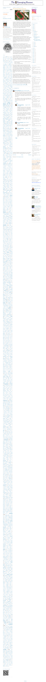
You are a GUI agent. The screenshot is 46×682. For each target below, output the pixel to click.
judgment (7, 328)
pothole (4, 456)
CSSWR (4, 178)
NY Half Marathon (8, 415)
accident (10, 63)
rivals (8, 502)
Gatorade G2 (4, 262)
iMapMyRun (4, 313)
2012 (8, 57)
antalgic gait (7, 80)
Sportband (4, 567)
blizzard (8, 109)
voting (3, 645)
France (10, 249)
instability (8, 318)
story (11, 576)
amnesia (11, 76)
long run (11, 351)
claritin (6, 149)
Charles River (5, 143)
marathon (11, 356)
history (7, 300)
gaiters (3, 257)
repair (4, 493)
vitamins (5, 643)
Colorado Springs (9, 156)
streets (3, 579)
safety (4, 529)
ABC (9, 61)
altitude (4, 76)
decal (10, 182)
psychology (5, 468)
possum (11, 453)
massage (9, 361)
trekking (8, 626)
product (10, 463)
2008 (33, 62)
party (3, 434)
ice (3, 311)
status (11, 572)
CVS (9, 179)
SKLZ (3, 550)
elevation (9, 211)
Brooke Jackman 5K (8, 119)
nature (9, 395)
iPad (4, 323)
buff (3, 127)
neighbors (11, 400)
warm (7, 646)
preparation (4, 460)
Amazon (9, 76)
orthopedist (4, 426)
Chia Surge (11, 143)
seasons (5, 536)
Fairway (9, 228)
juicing (11, 328)
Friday (4, 252)
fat (9, 232)
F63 (11, 226)
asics (7, 84)
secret (7, 536)
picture (7, 445)
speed (11, 562)
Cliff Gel (11, 149)
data (8, 181)
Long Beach (8, 350)
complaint (10, 161)
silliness (7, 547)
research (7, 494)
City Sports (9, 148)
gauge (8, 262)
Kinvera (8, 334)
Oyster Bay (4, 429)
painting (9, 431)
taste (3, 598)
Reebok (11, 487)
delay (11, 183)
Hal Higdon (4, 282)
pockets (5, 450)
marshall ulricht (4, 359)
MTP (8, 387)
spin (8, 564)
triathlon (11, 626)
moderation (5, 381)
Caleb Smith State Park (9, 131)
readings (11, 482)
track (5, 615)
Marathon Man (7, 357)
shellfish (11, 541)
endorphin (4, 216)
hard (3, 287)
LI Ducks (6, 344)
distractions (6, 196)
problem (10, 462)
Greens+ (6, 277)
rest (11, 497)
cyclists (5, 180)
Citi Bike (8, 147)
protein (6, 467)
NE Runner (10, 398)
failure (4, 228)
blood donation (10, 110)
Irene (11, 323)
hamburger (9, 283)
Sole (11, 560)
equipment (10, 220)
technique (9, 599)
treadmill (10, 624)
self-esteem (8, 538)
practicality (4, 458)
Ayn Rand (7, 91)
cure (10, 178)
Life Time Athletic (6, 346)
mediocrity (7, 366)
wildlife (10, 654)
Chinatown (7, 144)
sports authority (10, 567)
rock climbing (7, 503)
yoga (7, 664)
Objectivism (4, 419)
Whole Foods (10, 653)
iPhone (6, 323)
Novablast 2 (4, 414)
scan (7, 532)
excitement (10, 222)
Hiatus (3, 296)
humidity (9, 307)
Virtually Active (5, 641)
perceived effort (6, 438)
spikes (6, 564)
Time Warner (7, 611)
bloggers (7, 110)
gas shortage (10, 261)
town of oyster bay (8, 614)
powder (4, 457)
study (10, 582)
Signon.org (4, 547)
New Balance (8, 401)
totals (10, 613)
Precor (10, 458)
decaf (8, 182)
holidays (9, 302)
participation (8, 433)
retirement (4, 500)
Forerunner (4, 249)
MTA (6, 387)
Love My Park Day (7, 353)
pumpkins (11, 469)
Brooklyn (4, 120)
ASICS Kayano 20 (10, 85)
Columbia (4, 157)
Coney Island (8, 164)
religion (10, 491)
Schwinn (11, 534)
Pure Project (10, 471)
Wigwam (7, 654)
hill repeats (9, 298)
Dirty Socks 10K (6, 191)
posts (8, 455)
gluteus (10, 267)
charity (10, 142)
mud (11, 387)
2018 (33, 48)
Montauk (4, 382)
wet (4, 653)
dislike (8, 194)
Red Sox (5, 487)
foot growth (4, 247)
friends (8, 252)
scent (6, 533)
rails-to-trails (10, 479)
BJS (9, 107)
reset (6, 495)
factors (11, 227)
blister (4, 109)
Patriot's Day (8, 435)
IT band (8, 324)
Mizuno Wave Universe (9, 380)
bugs (5, 127)
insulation (11, 318)
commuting (4, 159)
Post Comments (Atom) (20, 156)
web (6, 650)
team (5, 598)
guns (11, 280)
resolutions (4, 497)
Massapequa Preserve (8, 362)
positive (8, 453)
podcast (8, 450)
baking (8, 93)
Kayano (8, 331)
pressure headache (5, 461)
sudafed (7, 584)
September (35, 34)
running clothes (7, 514)
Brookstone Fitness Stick (6, 126)
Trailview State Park (7, 621)
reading (9, 482)
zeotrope (7, 665)
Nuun (4, 415)
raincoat (8, 480)
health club (9, 290)
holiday (4, 302)
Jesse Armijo (6, 326)
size (7, 549)
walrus (5, 646)
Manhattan (5, 355)
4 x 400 (7, 59)
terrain (6, 603)
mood (10, 382)
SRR (6, 569)
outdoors (8, 427)
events (6, 222)
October (9, 420)
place (7, 446)
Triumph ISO (10, 627)
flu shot (8, 244)
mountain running (8, 385)
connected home (9, 165)
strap (4, 577)
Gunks (9, 280)
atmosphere (4, 89)
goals (11, 269)
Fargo (8, 230)
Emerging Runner (6, 214)
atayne (11, 87)
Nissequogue (7, 410)
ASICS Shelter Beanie (6, 86)
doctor (4, 198)
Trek (5, 626)
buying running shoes (5, 129)
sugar (10, 584)
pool (5, 452)
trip (4, 627)
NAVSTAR (9, 396)
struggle (4, 582)
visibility (9, 641)
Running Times (6, 525)
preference (8, 459)
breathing (8, 117)
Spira (3, 565)
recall (10, 483)
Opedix (9, 423)
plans (10, 447)
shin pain (5, 542)
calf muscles (9, 132)
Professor (7, 464)
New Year (7, 406)
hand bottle (4, 285)
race (6, 474)
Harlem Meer (6, 287)
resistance (10, 495)
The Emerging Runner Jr (9, 606)
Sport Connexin (9, 566)
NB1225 (5, 398)
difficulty (4, 189)
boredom (4, 114)
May (34, 44)
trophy (5, 628)
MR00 (4, 386)
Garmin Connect (8, 260)
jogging (11, 327)
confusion (11, 164)
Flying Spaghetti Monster (6, 245)
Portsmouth (5, 453)
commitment (4, 158)
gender (10, 263)
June (34, 43)
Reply (16, 101)
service (6, 540)
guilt (6, 280)
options (10, 424)
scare (11, 532)
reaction (9, 481)
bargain (8, 96)
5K (6, 60)
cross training (5, 177)
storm (9, 576)
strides (10, 581)
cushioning (4, 179)
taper (10, 595)
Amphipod (5, 77)
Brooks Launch (7, 124)
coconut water (10, 152)
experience (4, 225)
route (7, 505)
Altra (6, 76)
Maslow (11, 359)
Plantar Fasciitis (9, 448)
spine (11, 564)
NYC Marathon (7, 417)
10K (6, 56)
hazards (7, 288)
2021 (3, 58)
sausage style (4, 532)
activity (11, 65)
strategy (11, 577)
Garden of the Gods (8, 257)
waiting (6, 645)
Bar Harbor (10, 94)
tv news (10, 630)
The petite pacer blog (9, 607)
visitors (4, 642)
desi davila (11, 185)
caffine (11, 130)
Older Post (29, 154)
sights (7, 546)
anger (7, 78)
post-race (10, 454)
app (10, 81)
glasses (7, 266)
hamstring (10, 284)
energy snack (4, 218)
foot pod (11, 247)
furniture (4, 256)
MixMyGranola (4, 379)
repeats (7, 493)
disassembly (10, 192)
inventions (5, 322)
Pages (3, 431)
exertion (7, 223)
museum (4, 389)
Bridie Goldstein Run (5, 118)
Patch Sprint (7, 434)
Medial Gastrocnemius (5, 365)
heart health (6, 291)
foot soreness (6, 248)
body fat (11, 112)
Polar (3, 451)
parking (5, 433)
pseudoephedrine (10, 467)
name (6, 393)
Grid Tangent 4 (10, 277)
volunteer (7, 644)
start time (9, 571)
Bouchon (11, 115)
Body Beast (8, 112)
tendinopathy (7, 602)
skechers (10, 549)
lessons (4, 343)
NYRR (10, 418)
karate (6, 330)
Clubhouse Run (8, 151)
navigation (5, 396)
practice (7, 458)
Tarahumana (4, 596)
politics (11, 451)
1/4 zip (4, 56)
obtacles (11, 419)
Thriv (11, 609)
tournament (4, 614)
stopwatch (4, 576)
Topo (8, 613)
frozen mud (10, 253)
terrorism (9, 603)
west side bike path (10, 652)
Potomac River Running (9, 456)
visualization (7, 642)
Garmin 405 (8, 259)
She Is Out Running (18, 90)
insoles (6, 317)
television (4, 601)
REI (8, 489)
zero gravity (10, 665)
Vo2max (10, 643)
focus (10, 245)
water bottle (6, 647)
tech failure (8, 598)
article (6, 83)
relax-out (4, 490)
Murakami (8, 388)
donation (6, 199)
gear (10, 262)
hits (10, 300)
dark (6, 181)
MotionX (11, 383)
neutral (4, 401)
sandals (10, 529)
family (8, 229)
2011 (6, 57)
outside (11, 427)
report (3, 494)
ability (11, 61)
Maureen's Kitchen (8, 363)
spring (11, 568)
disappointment (5, 192)
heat (10, 292)
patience (4, 435)
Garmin (4, 258)
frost (7, 253)
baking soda (11, 93)
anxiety (8, 81)
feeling (7, 234)
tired (6, 612)
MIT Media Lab (8, 378)
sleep (6, 550)
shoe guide (10, 543)
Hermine (10, 294)
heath (3, 293)
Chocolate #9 (5, 145)
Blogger (4, 110)
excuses (4, 223)
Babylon (11, 91)
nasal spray (10, 393)
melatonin (10, 367)
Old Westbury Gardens (6, 422)
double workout (10, 199)
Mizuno (8, 379)
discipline (4, 193)
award (4, 91)
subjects (4, 583)
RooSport (8, 504)
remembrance (4, 492)
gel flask (5, 263)
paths (10, 434)
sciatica (4, 535)
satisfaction (4, 531)
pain (6, 431)
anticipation (10, 80)
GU (3, 280)
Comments (34, 19)
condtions (4, 164)
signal (10, 546)
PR (10, 457)
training (5, 622)
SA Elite (8, 528)
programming (5, 465)
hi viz (11, 295)
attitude (8, 89)
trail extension (5, 617)
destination (8, 186)
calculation (4, 131)
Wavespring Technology (6, 648)
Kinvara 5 (4, 334)
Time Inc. (9, 610)
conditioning (5, 163)
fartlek (11, 230)
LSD (11, 353)
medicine (4, 366)
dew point (4, 187)
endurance (7, 216)
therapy (11, 608)
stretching (6, 580)
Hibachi (7, 296)
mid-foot (9, 371)
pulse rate (9, 468)
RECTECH (5, 486)
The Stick (4, 608)
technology (4, 600)
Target (11, 596)
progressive (4, 466)
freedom (6, 250)
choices (10, 145)
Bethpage (9, 102)
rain (4, 480)
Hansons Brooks (6, 286)
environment (8, 219)
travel (5, 624)
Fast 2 (6, 231)
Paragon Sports (10, 432)
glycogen (4, 268)
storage (7, 576)
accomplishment (5, 64)
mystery (4, 393)
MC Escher (6, 364)
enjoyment (8, 218)
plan (9, 446)
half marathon (9, 282)
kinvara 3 (9, 333)
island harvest (4, 324)
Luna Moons (4, 354)
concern (10, 162)
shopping (4, 545)
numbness (8, 414)
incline (7, 315)
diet (10, 188)
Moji (8, 381)
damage (11, 180)
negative (10, 399)
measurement (10, 364)
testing (5, 604)
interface (7, 320)
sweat (4, 593)
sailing (7, 529)
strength (6, 579)
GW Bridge (4, 281)
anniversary (7, 79)
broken (4, 119)
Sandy (4, 530)
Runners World (5, 512)
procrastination (5, 463)
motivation (6, 384)
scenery (4, 533)
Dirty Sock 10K (9, 190)
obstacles (8, 419)
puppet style (10, 470)
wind (11, 655)
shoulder (7, 545)
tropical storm (8, 628)
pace (3, 430)
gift (3, 265)
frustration (7, 254)
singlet (8, 548)
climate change (4, 150)
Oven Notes (4, 428)
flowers (4, 244)
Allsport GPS (7, 74)
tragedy (10, 616)
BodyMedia (5, 113)
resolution (10, 496)
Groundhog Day (8, 278)
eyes (9, 226)
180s (11, 56)
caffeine (8, 130)
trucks (11, 628)
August (35, 35)
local (4, 349)
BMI (10, 111)
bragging (9, 116)
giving (4, 266)
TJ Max (10, 612)
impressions (4, 314)
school (8, 534)
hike (6, 297)
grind (4, 278)
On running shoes (5, 423)
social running (6, 559)
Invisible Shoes (9, 322)
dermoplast (8, 185)
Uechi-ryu (7, 631)
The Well (7, 608)
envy (11, 219)
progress (9, 465)
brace (6, 116)
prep (10, 459)
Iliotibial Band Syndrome (9, 311)
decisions (7, 183)
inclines (11, 315)
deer (9, 183)
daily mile (8, 180)
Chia (8, 143)
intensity (10, 319)
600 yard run (10, 60)
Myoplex (10, 392)
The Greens (5, 607)
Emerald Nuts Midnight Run (6, 213)
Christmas (4, 146)
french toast (7, 251)
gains (8, 256)
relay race (10, 490)
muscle (11, 388)
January (35, 46)
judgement (4, 328)
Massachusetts (5, 360)
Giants (11, 264)
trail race (4, 618)
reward (7, 501)
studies (7, 582)
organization (4, 425)
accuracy (9, 64)
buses (11, 127)
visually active (10, 642)
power (7, 457)
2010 (3, 57)
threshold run (7, 609)
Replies (17, 103)
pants (5, 432)
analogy (11, 77)
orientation (9, 425)
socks (3, 560)
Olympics (11, 422)
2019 (33, 30)
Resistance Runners (5, 496)
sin (6, 548)
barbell (3, 95)
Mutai (10, 389)
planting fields (7, 449)
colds (3, 155)
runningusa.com (9, 526)
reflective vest (5, 488)
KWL (4, 337)
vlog (7, 643)
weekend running (10, 650)
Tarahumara (8, 596)
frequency (11, 251)
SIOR (4, 549)
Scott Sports (7, 535)
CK (3, 149)
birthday (5, 107)
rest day (6, 498)
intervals (8, 321)
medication (10, 365)
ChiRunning (11, 144)
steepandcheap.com (5, 573)
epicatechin (4, 220)
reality (4, 483)
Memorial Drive (5, 368)
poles (5, 451)
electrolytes (4, 211)
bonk (8, 113)
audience (6, 90)
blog (10, 109)
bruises (11, 126)
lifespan (11, 346)
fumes (5, 255)
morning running (5, 383)
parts (11, 433)
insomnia (10, 317)
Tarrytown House (6, 597)
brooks (8, 121)
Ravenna (6, 481)
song (4, 561)
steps (9, 573)
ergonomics (4, 221)
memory (9, 368)
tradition (4, 616)
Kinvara (4, 333)
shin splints (8, 542)
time (5, 610)
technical (6, 599)
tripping (7, 627)
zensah (4, 665)
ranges (11, 480)
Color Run (10, 155)
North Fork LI (5, 413)
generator (4, 264)
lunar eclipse (8, 354)
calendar (5, 132)
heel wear (9, 293)
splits (11, 565)
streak (5, 578)
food (10, 246)
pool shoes (8, 452)
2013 (10, 57)
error (7, 221)
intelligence (7, 319)
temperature (9, 601)
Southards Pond (7, 562)
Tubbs (4, 629)
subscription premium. (8, 583)
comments (10, 157)
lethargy (7, 343)
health (5, 290)
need (7, 399)
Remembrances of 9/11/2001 (7, 18)
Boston (11, 114)
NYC (11, 416)
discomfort (7, 193)
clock (10, 150)
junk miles (4, 329)
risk (6, 502)
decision (4, 183)
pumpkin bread (7, 469)
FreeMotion (9, 250)
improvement (9, 314)
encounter (10, 215)
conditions (9, 163)
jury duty (7, 329)
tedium (10, 600)
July (34, 42)
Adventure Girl (9, 69)
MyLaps (7, 392)
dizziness (4, 197)
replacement (10, 493)
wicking (4, 654)
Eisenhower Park (5, 210)
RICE (9, 501)
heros (8, 295)
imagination (10, 312)
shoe (7, 543)
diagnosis (8, 187)
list (9, 348)
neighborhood (5, 400)
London (10, 349)
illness (4, 312)
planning (7, 447)
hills (6, 299)
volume (4, 644)
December (35, 31)
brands (11, 116)
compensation (7, 160)
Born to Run (8, 114)
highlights (4, 297)
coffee (4, 153)
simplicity (10, 547)
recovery (4, 485)
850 (3, 61)
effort (7, 209)
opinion (7, 424)
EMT (6, 215)
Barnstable (7, 97)
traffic (6, 616)
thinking (4, 609)
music (7, 389)
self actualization (8, 537)
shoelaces (9, 544)
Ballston (7, 94)
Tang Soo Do (6, 595)
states (6, 572)
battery (7, 99)
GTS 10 (11, 279)
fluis (11, 244)
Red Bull (8, 486)
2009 (33, 60)
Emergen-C (11, 213)
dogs (3, 199)
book (10, 113)
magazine (11, 354)
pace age (8, 430)
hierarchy (10, 296)
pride (3, 462)
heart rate (11, 291)
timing (4, 612)
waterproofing (10, 647)
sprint (4, 569)
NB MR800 (7, 397)
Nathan (11, 394)
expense (10, 224)
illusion (7, 312)
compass (4, 160)
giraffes (11, 265)
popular (11, 452)
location (7, 349)
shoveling (10, 545)
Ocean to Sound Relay (5, 420)
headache (6, 289)
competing (11, 160)
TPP (11, 614)
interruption (4, 321)
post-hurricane (6, 454)
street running (9, 578)
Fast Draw (9, 231)
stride (8, 580)
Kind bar (10, 332)
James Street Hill (6, 325)
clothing (4, 151)
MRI (7, 386)
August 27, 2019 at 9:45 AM (25, 90)
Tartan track (10, 597)
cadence (4, 130)
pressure (10, 460)
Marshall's (8, 359)
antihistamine (4, 81)
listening (11, 348)
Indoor (4, 316)
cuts (7, 179)
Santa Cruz (10, 530)
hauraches (4, 288)
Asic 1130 (9, 83)
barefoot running (7, 95)
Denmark (8, 184)
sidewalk (4, 546)
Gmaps (7, 268)
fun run (10, 255)
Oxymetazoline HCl (9, 428)
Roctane (4, 504)
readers (11, 481)
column (7, 157)
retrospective (10, 500)
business (4, 128)
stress (9, 579)
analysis (5, 78)
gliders (10, 266)
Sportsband (8, 568)
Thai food (10, 604)
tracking (9, 615)
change (4, 142)
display (4, 195)
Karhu (8, 330)
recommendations (5, 484)
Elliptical (4, 212)
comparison (9, 159)
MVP (9, 391)
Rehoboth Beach (5, 489)
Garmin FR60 (5, 261)
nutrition (11, 414)
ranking (4, 481)
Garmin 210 (9, 258)
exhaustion (10, 223)
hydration (7, 310)
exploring (10, 225)
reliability (4, 491)
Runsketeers (4, 527)
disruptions (7, 195)
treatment (7, 625)
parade (7, 432)
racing (10, 478)
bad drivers (4, 93)
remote (8, 492)
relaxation (7, 490)
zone (6, 666)
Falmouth (5, 229)
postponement (4, 455)
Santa (6, 530)
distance (11, 195)
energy (11, 216)
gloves (7, 267)
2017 (33, 49)
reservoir (4, 495)
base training (5, 98)
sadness (11, 528)
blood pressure (6, 111)
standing (10, 570)
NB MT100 (11, 397)
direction (11, 189)
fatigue (6, 233)
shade (8, 540)
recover (11, 484)
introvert (11, 321)
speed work (6, 563)
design (5, 186)
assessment (8, 87)
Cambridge (7, 133)
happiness (10, 286)
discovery (11, 193)
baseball (10, 98)
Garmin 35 (4, 259)
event (3, 222)
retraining (7, 500)
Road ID (4, 503)
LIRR (3, 348)
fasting (7, 232)
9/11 (7, 61)
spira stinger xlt (8, 565)
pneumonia (11, 449)
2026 (33, 24)
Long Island (8, 351)
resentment (10, 494)
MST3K (4, 387)
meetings (7, 367)
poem (11, 450)
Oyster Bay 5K (9, 429)
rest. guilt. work (10, 498)
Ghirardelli (8, 264)
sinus (11, 548)
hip (9, 299)
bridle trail (10, 118)
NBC (7, 398)
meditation (10, 366)
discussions (5, 194)
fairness (7, 228)
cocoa (7, 152)
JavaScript (10, 325)
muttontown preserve (5, 391)
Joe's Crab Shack (7, 327)
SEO (3, 540)
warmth (10, 646)
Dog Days (10, 198)
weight (4, 651)
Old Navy (11, 421)
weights (6, 652)
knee (10, 334)
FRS (4, 254)
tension (4, 603)
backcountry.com (10, 92)
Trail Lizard (9, 617)
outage (11, 426)
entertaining (11, 218)
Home (22, 154)
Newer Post (14, 154)
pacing (11, 430)
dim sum (8, 189)
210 (5, 58)
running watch (10, 525)
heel (5, 293)
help (7, 294)
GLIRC (4, 267)
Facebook (7, 227)
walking (11, 645)
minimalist (4, 377)
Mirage (8, 377)
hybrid (4, 310)
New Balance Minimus (6, 403)
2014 (33, 53)
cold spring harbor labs (8, 154)
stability (9, 569)
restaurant (4, 499)
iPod (9, 323)
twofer (3, 631)
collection (7, 155)
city (10, 147)
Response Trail (8, 497)
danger (4, 181)
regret (11, 488)
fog (3, 246)
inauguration (4, 315)
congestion (5, 165)
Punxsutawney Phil (6, 470)
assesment (5, 87)
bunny (8, 127)
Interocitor (10, 320)
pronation (8, 466)
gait (11, 256)
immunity (10, 313)
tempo (4, 602)
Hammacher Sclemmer (5, 284)
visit (11, 641)
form (7, 249)
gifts (9, 265)
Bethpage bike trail (6, 103)
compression (4, 162)
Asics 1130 (11, 84)
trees (3, 626)
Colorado (4, 156)
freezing (4, 251)
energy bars (5, 217)
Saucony (9, 531)
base (10, 97)
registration (9, 488)
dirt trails (5, 190)
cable (11, 129)
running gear (10, 516)
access (5, 63)
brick (11, 117)
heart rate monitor (6, 292)
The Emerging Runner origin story (19, 8)
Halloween (4, 283)
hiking (9, 297)
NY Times (8, 416)
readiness (5, 482)
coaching (5, 152)
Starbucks (4, 571)
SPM (5, 566)
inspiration (4, 318)
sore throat (8, 561)
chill (4, 144)
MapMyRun (4, 356)
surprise (7, 592)
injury (11, 316)
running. (5, 526)
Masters (4, 363)
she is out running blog (7, 541)
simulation (4, 548)
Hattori (10, 287)
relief (7, 491)
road (11, 502)
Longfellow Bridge (6, 352)
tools (6, 613)
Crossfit (10, 177)
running (10, 513)
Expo (3, 226)
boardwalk (4, 112)
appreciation (6, 82)
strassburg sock (7, 577)
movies (11, 385)
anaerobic (9, 77)
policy (8, 451)
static (8, 572)
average (11, 90)
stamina (7, 570)
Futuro (6, 256)
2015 (33, 52)
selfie (8, 539)
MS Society (10, 386)
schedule (4, 534)
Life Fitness (10, 345)
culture (7, 178)
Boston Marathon (6, 115)
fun (7, 255)
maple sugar (9, 355)
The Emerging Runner (20, 104)
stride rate (7, 581)
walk (8, 645)
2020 (33, 28)
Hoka (10, 301)
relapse (11, 489)
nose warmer (10, 413)
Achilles (4, 65)
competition (5, 161)
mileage (11, 372)
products (4, 464)
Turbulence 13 (8, 629)
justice (10, 329)
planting (4, 449)
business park (9, 128)
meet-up (4, 367)
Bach (3, 92)
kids (6, 332)
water (3, 647)
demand (5, 184)
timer (10, 611)
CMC (11, 151)
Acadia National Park (6, 62)
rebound (8, 483)
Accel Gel (11, 62)
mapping (8, 356)
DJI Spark (8, 197)
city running (5, 148)
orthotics (8, 426)
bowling (4, 116)
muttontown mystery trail (7, 390)
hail (11, 281)
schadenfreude (9, 533)
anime (3, 79)
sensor (11, 539)
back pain (6, 92)
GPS (11, 272)
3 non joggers (8, 58)
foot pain (8, 247)
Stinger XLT (10, 575)
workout (7, 659)
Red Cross (11, 486)
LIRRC (6, 348)
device (11, 186)
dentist (10, 184)
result (7, 499)
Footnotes (10, 248)
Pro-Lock (6, 462)
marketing (8, 358)
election (10, 210)
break (4, 117)
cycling (11, 179)
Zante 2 (10, 664)
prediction (4, 459)
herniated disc (5, 295)
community (10, 158)
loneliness (4, 350)
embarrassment (10, 212)
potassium (11, 455)
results (10, 499)
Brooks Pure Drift (9, 125)
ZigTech (4, 666)
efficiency (4, 209)
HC (9, 288)
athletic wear (5, 88)
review (4, 501)
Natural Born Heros (5, 395)
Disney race (11, 194)
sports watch (4, 568)
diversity (10, 196)
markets (11, 358)
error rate (10, 221)
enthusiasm (5, 219)
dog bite (7, 198)
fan (6, 230)
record (8, 484)
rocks (11, 503)
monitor (11, 381)
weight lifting (7, 651)
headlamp (11, 289)
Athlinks (10, 88)
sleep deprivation (10, 550)
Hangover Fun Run (9, 285)
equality (7, 220)
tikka (3, 610)
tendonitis (11, 602)
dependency (4, 185)
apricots (10, 82)
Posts (33, 17)
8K (5, 61)
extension (7, 226)
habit (9, 281)
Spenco (10, 563)
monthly (7, 382)
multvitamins (4, 388)
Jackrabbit (11, 324)
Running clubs (7, 515)
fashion (4, 231)
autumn (8, 90)
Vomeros (11, 644)
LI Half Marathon (6, 345)
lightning (8, 347)
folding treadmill (7, 246)
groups (7, 279)
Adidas (4, 67)
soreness (11, 561)
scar (9, 532)
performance (6, 439)
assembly (11, 86)
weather (4, 649)
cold (7, 153)
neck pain (4, 399)
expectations (4, 224)
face (4, 227)
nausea (11, 395)
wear (10, 648)
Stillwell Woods (9, 574)
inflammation (7, 316)
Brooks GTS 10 (6, 123)
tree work (10, 625)
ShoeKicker (4, 544)
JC (3, 326)
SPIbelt (4, 564)
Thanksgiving (5, 605)
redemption (8, 487)
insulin (4, 319)
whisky (7, 653)
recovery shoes (10, 485)
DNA (11, 197)
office (11, 420)
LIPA (10, 347)
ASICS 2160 (5, 85)
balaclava (5, 94)
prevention (10, 461)
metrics (9, 370)
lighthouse (4, 347)
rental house (11, 492)
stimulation (6, 575)
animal (10, 78)
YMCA (5, 664)
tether (7, 604)
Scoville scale (10, 535)
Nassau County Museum (6, 394)
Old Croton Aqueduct (6, 421)
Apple (3, 82)
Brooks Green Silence (9, 122)
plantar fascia (4, 448)
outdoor (4, 427)
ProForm (11, 464)
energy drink (9, 217)
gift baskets (6, 265)
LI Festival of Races (10, 344)
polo (3, 452)
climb (8, 150)
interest (4, 320)
